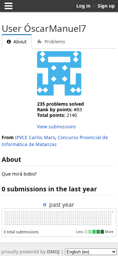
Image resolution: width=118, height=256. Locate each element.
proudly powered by (30, 251)
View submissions (56, 126)
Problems (54, 41)
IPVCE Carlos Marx (35, 137)
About (19, 41)
